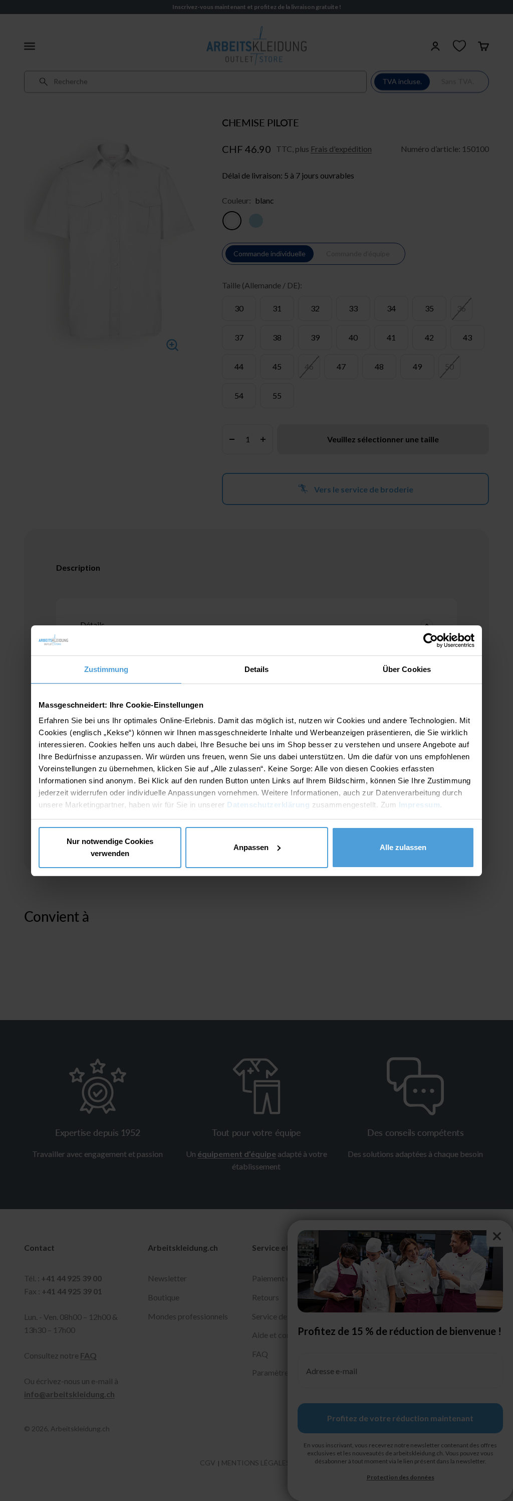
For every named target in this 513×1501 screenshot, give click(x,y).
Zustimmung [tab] (106, 669)
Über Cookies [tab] (407, 669)
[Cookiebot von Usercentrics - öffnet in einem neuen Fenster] (430, 640)
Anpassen (251, 847)
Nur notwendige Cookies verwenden (110, 847)
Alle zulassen (403, 847)
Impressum (419, 804)
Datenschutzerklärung (268, 804)
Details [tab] (256, 669)
